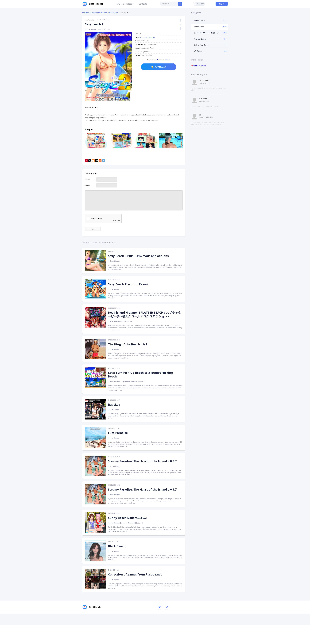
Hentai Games (199, 20)
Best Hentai (96, 3)
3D (140, 37)
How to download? (124, 4)
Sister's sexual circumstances (210, 106)
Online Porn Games (201, 45)
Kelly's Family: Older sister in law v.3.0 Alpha (208, 89)
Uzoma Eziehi (204, 80)
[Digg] (96, 160)
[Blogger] (93, 160)
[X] (89, 160)
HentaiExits (90, 20)
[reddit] (100, 160)
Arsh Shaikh (203, 98)
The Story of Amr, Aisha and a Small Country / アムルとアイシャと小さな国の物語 (208, 123)
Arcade (144, 37)
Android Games (200, 39)
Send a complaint (163, 60)
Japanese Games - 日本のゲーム (206, 33)
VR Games (198, 51)
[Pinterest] (86, 160)
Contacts (143, 4)
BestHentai (95, 607)
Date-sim (151, 37)
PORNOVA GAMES (199, 66)
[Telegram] (103, 160)
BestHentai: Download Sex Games (95, 12)
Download (160, 66)
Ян (200, 114)
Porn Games (113, 12)
